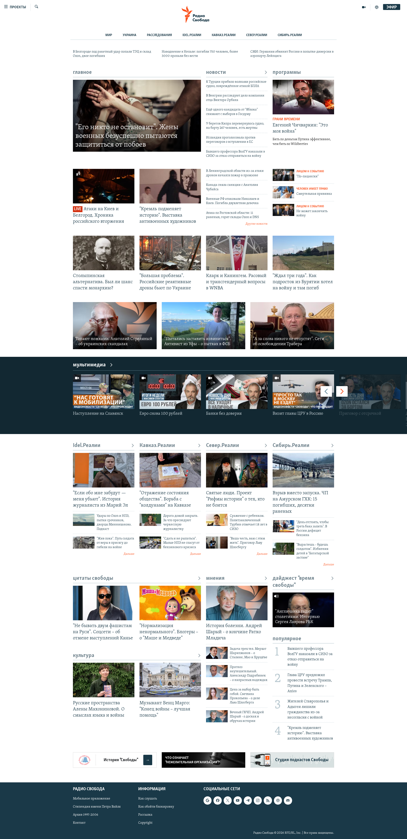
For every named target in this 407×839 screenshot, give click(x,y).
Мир (108, 35)
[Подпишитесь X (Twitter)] (228, 801)
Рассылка (145, 815)
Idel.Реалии (86, 445)
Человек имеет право (312, 188)
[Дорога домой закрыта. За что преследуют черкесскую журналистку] (150, 520)
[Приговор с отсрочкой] (370, 391)
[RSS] (268, 801)
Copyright (145, 823)
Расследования (159, 35)
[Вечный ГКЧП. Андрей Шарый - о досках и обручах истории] (217, 716)
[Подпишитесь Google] (208, 801)
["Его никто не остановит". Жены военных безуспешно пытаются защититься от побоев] (137, 116)
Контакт (79, 823)
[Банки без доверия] (237, 391)
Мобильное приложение (91, 799)
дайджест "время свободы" (293, 582)
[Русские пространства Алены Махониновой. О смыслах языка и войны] (103, 680)
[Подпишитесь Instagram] (258, 801)
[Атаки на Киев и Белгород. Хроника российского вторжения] (103, 186)
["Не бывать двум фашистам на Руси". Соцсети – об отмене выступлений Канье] (103, 603)
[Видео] (363, 7)
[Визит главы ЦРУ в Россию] (303, 391)
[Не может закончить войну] (283, 210)
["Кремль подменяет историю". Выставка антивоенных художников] (170, 186)
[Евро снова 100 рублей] (170, 391)
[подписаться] (288, 801)
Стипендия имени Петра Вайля (97, 807)
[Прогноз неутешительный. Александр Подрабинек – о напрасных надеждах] (217, 671)
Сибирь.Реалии (290, 35)
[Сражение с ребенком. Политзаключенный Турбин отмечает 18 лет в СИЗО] (217, 520)
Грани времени (286, 119)
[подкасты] (376, 7)
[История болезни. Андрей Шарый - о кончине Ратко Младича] (237, 603)
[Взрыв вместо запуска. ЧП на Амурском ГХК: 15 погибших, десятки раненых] (303, 470)
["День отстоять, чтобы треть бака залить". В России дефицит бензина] (283, 526)
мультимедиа (89, 365)
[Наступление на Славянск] (103, 391)
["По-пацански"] (283, 175)
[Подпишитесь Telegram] (248, 801)
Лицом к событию (310, 171)
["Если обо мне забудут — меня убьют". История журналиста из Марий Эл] (103, 470)
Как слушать (147, 799)
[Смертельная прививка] (283, 192)
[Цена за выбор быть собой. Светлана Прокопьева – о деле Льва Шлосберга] (217, 694)
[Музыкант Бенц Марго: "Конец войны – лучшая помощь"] (170, 680)
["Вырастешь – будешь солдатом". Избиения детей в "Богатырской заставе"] (283, 549)
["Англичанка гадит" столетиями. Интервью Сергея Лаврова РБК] (303, 609)
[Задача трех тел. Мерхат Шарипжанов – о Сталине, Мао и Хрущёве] (217, 653)
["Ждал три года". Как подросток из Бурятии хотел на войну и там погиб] (303, 253)
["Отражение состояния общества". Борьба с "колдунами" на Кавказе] (170, 470)
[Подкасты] (278, 801)
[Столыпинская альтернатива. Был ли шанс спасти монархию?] (103, 253)
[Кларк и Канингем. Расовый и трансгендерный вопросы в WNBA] (237, 253)
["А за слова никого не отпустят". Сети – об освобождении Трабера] (292, 325)
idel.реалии (192, 35)
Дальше (129, 554)
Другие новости (256, 224)
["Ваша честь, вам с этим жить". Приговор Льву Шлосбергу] (217, 542)
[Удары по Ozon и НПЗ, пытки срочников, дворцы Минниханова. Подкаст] (84, 520)
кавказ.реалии (224, 35)
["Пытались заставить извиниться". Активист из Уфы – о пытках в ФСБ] (203, 325)
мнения (215, 578)
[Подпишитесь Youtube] (238, 801)
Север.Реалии (256, 35)
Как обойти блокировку (156, 807)
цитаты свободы (93, 578)
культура (83, 655)
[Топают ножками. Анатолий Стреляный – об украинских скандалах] (115, 325)
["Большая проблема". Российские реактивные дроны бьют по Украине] (170, 253)
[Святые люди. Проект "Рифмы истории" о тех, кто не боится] (237, 470)
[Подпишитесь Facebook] (217, 801)
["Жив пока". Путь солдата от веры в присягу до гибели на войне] (84, 542)
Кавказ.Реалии (157, 445)
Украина (129, 35)
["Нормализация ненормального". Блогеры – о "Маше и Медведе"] (170, 603)
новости (216, 72)
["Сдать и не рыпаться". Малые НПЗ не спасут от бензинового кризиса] (150, 542)
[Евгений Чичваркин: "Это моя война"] (303, 97)
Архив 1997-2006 (85, 815)
